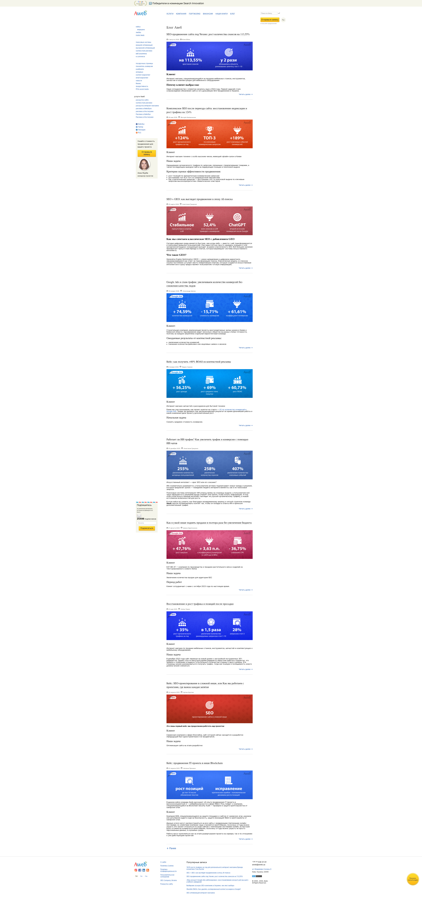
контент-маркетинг (143, 75)
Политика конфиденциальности (168, 870)
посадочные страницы (144, 63)
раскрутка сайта (142, 100)
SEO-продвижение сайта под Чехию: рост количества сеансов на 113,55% (214, 876)
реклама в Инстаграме (144, 111)
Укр (141, 876)
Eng (146, 876)
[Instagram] (136, 870)
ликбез (138, 32)
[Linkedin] (144, 870)
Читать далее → (246, 94)
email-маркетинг (142, 78)
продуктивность (142, 86)
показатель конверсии (144, 66)
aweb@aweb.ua (258, 864)
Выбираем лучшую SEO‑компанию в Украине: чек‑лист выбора (210, 885)
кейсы (138, 26)
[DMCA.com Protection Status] (257, 876)
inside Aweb (140, 35)
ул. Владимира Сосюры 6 (261, 869)
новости (139, 80)
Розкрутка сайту (166, 884)
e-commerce (140, 56)
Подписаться (146, 528)
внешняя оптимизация (144, 45)
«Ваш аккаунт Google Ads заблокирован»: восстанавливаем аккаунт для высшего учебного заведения (217, 881)
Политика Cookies (167, 866)
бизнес (138, 83)
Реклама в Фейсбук (143, 114)
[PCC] (147, 870)
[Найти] (279, 13)
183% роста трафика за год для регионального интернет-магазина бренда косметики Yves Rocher (214, 868)
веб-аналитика (141, 53)
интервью (139, 72)
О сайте (163, 862)
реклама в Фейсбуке (144, 108)
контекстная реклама (144, 51)
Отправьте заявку (269, 19)
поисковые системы (143, 42)
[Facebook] (140, 870)
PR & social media (142, 89)
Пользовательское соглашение (167, 876)
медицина (141, 29)
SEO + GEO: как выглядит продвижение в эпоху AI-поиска (208, 873)
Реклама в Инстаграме (144, 117)
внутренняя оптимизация (145, 48)
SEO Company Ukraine (168, 880)
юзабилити (140, 69)
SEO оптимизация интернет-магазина (200, 893)
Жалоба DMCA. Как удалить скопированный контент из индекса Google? (213, 889)
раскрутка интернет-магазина (147, 105)
